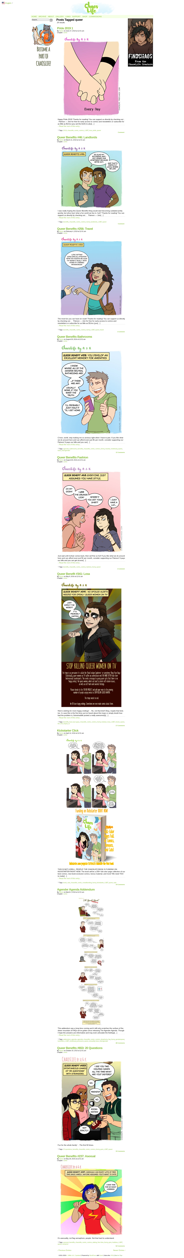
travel (102, 330)
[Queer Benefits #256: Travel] (91, 315)
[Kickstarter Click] (91, 866)
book (65, 883)
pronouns (80, 1041)
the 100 (60, 724)
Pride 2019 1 (65, 28)
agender (66, 449)
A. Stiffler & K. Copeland (73, 1255)
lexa (108, 722)
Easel (101, 1255)
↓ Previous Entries (64, 1250)
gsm (101, 1149)
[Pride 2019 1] (91, 116)
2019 (65, 130)
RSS (112, 1255)
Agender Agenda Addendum (76, 889)
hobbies (115, 1242)
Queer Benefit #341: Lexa (73, 573)
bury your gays (74, 722)
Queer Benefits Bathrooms (74, 336)
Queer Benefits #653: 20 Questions (79, 1048)
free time (101, 1242)
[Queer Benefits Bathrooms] (91, 434)
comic (65, 33)
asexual (66, 1242)
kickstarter (100, 883)
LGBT (86, 130)
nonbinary (114, 449)
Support (76, 17)
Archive (42, 17)
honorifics (61, 1041)
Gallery (60, 17)
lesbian (104, 722)
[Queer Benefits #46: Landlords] (91, 207)
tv (69, 724)
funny (88, 222)
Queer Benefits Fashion (72, 457)
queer (99, 130)
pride (94, 130)
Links (67, 17)
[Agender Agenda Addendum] (91, 1025)
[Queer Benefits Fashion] (91, 552)
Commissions (95, 17)
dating (95, 1242)
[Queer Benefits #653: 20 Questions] (91, 1142)
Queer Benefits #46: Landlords (77, 137)
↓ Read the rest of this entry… (69, 126)
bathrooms (73, 449)
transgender (66, 450)
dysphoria (104, 1039)
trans (59, 450)
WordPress (92, 1255)
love (90, 130)
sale (115, 883)
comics (81, 130)
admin (61, 31)
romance (65, 1244)
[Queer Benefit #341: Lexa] (91, 707)
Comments (120, 452)
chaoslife (70, 130)
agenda (74, 1039)
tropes (66, 724)
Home (34, 17)
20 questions (67, 1149)
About (51, 17)
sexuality (92, 1041)
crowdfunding (87, 883)
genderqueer (120, 1039)
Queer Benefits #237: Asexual (76, 1156)
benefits (66, 222)
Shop (84, 17)
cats (68, 883)
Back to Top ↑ (119, 1255)
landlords (94, 222)
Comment (121, 132)
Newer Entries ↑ (119, 1250)
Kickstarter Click (67, 730)
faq (109, 1039)
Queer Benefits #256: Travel (75, 228)
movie (118, 722)
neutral (107, 449)
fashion (88, 567)
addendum (67, 1039)
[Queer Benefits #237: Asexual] (91, 1235)
